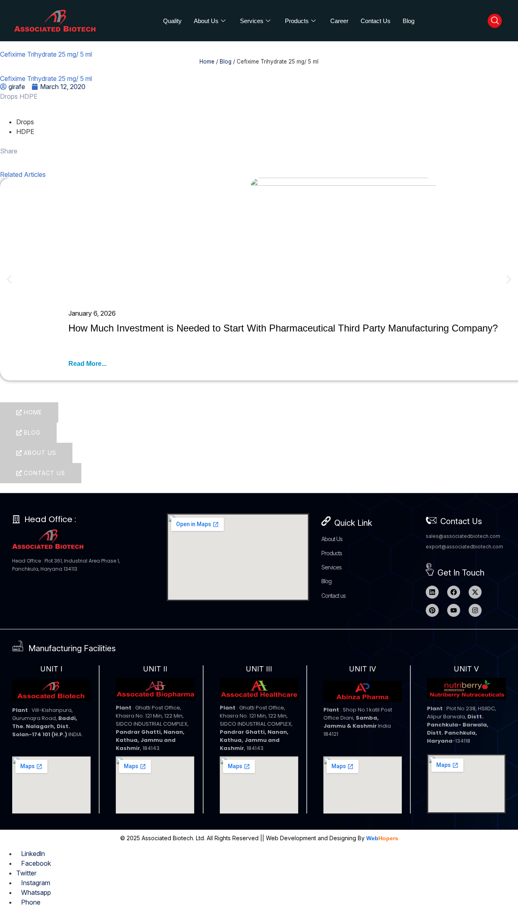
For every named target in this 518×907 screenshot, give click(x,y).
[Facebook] (453, 592)
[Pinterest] (432, 610)
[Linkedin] (432, 592)
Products (297, 20)
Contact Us (376, 20)
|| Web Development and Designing (307, 838)
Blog (408, 20)
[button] (9, 279)
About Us (206, 20)
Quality (172, 20)
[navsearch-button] (495, 21)
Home (207, 61)
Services (251, 20)
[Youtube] (453, 610)
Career (339, 20)
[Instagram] (475, 610)
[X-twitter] (475, 592)
